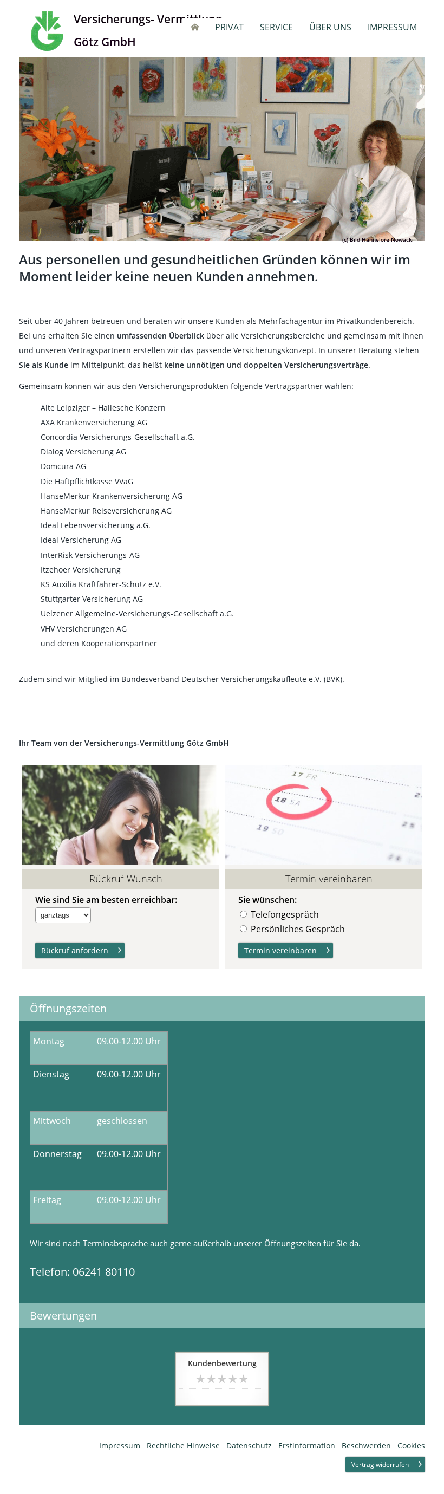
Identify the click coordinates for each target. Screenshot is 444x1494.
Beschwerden (366, 1445)
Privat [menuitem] (229, 27)
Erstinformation (306, 1445)
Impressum (119, 1445)
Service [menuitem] (276, 27)
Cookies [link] (411, 1445)
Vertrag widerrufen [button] (380, 1464)
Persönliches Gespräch (298, 929)
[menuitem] (195, 27)
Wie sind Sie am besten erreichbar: (106, 900)
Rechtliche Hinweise (183, 1445)
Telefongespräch (285, 914)
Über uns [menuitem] (330, 27)
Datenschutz (249, 1445)
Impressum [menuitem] (392, 27)
